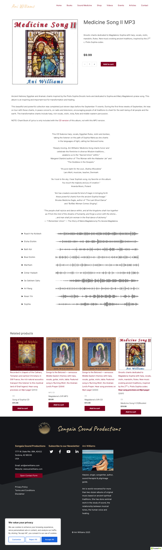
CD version (64, 120)
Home (59, 5)
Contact (144, 5)
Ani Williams (22, 6)
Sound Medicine (84, 5)
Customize (16, 539)
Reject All (33, 539)
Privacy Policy (21, 487)
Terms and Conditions (25, 490)
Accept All (49, 539)
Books (69, 5)
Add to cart (108, 64)
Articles (132, 5)
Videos (110, 5)
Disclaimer (20, 494)
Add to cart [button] (22, 408)
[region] (33, 531)
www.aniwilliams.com (32, 469)
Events (121, 5)
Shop (99, 5)
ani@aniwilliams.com (30, 465)
